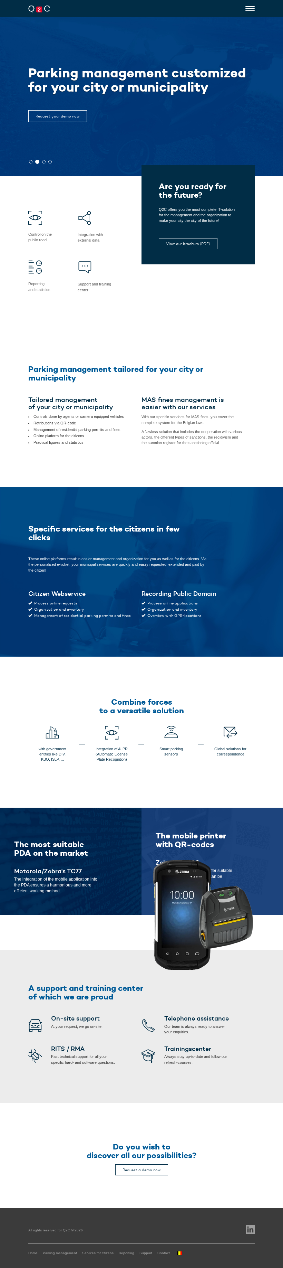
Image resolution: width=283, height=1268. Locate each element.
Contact (163, 1253)
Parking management (60, 1253)
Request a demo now (142, 1169)
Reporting (126, 1253)
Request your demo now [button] (58, 116)
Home (33, 1253)
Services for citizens (98, 1253)
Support (145, 1253)
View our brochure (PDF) (188, 243)
